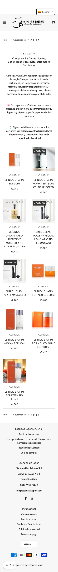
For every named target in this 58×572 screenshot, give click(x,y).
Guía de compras (29, 452)
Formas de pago (29, 534)
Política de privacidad (29, 529)
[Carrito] (53, 22)
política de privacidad (29, 447)
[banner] (28, 22)
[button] (46, 12)
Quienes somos (29, 514)
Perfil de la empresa (29, 434)
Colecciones (19, 40)
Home (6, 40)
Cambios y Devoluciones (29, 524)
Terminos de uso (29, 519)
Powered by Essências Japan (29, 565)
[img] (26, 498)
